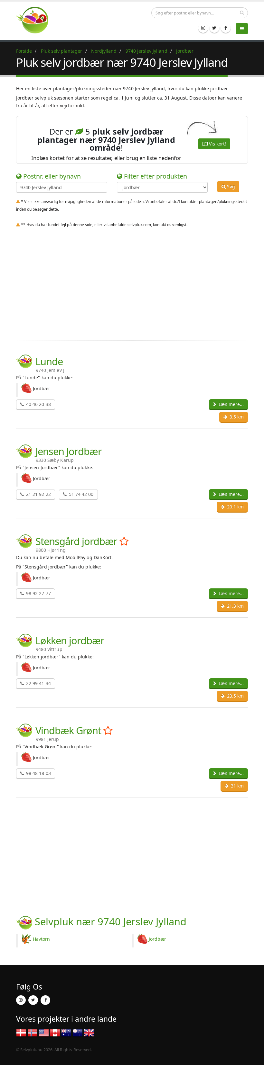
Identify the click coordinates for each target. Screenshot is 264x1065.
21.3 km (235, 606)
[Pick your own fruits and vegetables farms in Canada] (55, 1032)
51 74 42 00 (81, 494)
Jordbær (157, 939)
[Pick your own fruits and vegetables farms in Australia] (66, 1032)
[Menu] (242, 28)
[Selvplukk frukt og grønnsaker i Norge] (32, 1032)
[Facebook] (226, 28)
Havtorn (41, 939)
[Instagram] (203, 28)
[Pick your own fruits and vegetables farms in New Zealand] (77, 1032)
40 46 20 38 (38, 404)
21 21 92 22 (38, 494)
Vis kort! (217, 144)
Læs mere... (230, 404)
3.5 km (236, 417)
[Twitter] (214, 28)
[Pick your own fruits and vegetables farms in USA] (44, 1032)
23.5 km (235, 696)
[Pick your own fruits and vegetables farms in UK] (89, 1032)
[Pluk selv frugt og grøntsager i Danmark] (36, 20)
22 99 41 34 (38, 683)
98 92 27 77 (38, 593)
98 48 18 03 (38, 773)
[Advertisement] (132, 288)
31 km (237, 786)
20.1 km (235, 507)
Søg (230, 186)
